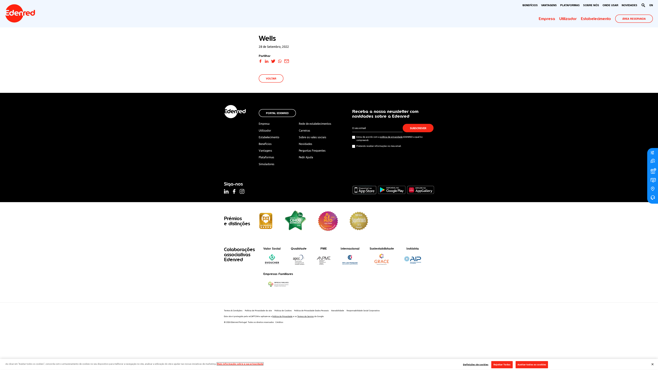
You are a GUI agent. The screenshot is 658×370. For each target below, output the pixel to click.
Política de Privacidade (282, 316)
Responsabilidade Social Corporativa (363, 311)
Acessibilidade (337, 311)
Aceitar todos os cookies (531, 364)
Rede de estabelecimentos (315, 123)
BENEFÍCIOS (530, 5)
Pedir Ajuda (306, 157)
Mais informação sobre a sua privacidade (240, 364)
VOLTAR (271, 78)
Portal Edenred (277, 113)
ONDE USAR (610, 5)
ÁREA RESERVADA (634, 19)
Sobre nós (591, 5)
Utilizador (568, 18)
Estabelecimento (596, 18)
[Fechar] (652, 364)
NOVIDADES (629, 5)
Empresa (547, 18)
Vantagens (265, 150)
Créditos (279, 322)
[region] (329, 364)
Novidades (305, 143)
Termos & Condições (233, 311)
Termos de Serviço (305, 316)
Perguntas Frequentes (312, 150)
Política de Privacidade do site (258, 311)
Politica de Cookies (283, 311)
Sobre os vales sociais (312, 137)
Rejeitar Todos (502, 364)
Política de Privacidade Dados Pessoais (311, 311)
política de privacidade (391, 137)
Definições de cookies (475, 364)
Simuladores (266, 164)
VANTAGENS (549, 5)
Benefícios (265, 143)
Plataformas (570, 5)
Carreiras (304, 130)
